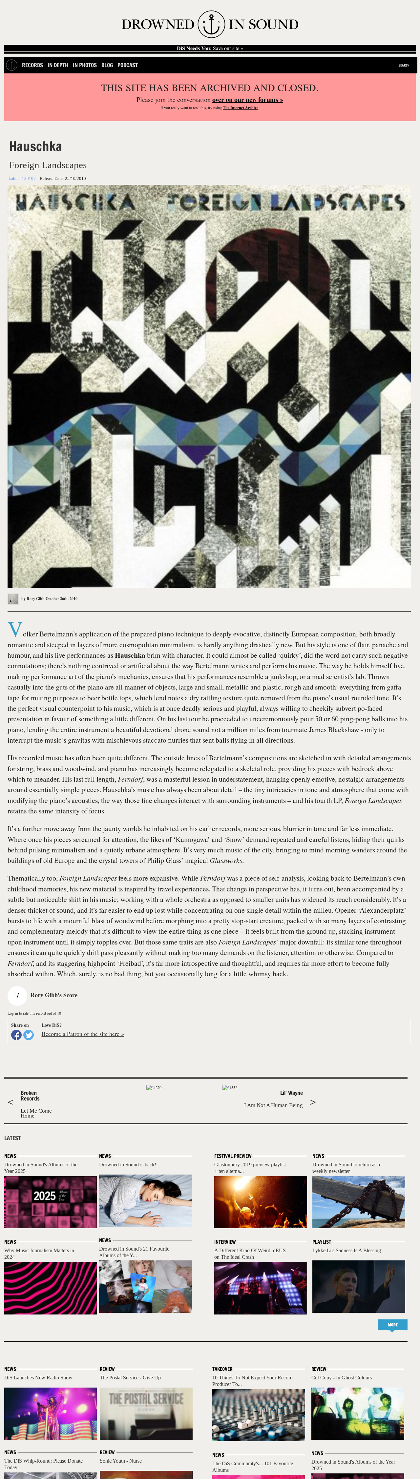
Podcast (127, 65)
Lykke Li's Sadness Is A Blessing (346, 1250)
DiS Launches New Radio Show (38, 1377)
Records (32, 65)
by (32, 598)
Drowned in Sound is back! (127, 1164)
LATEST (12, 1138)
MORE (393, 1325)
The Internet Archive (240, 107)
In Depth (58, 65)
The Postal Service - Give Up (130, 1377)
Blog (107, 65)
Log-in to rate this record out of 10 (34, 1013)
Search (404, 65)
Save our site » (210, 48)
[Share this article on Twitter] (28, 1035)
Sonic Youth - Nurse (121, 1461)
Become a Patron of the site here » (83, 1034)
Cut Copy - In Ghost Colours (341, 1377)
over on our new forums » (247, 99)
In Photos (85, 65)
